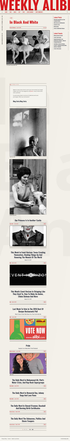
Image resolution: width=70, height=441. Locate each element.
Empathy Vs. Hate (57, 24)
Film (10, 12)
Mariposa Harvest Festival (58, 35)
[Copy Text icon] (16, 84)
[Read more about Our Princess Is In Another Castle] (28, 237)
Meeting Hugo (56, 26)
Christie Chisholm (13, 27)
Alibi (10, 263)
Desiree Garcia (12, 411)
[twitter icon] (14, 84)
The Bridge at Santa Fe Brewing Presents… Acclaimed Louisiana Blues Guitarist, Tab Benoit (60, 45)
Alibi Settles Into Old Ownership (59, 22)
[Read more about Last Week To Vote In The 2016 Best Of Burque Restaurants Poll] (28, 330)
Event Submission (39, 12)
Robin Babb (11, 386)
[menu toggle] (2, 12)
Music (15, 12)
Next (33, 429)
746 (30, 429)
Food (23, 12)
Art (19, 12)
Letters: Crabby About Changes (59, 28)
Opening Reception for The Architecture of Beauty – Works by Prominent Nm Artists (60, 41)
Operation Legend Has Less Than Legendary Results (59, 20)
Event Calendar (30, 12)
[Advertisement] (28, 74)
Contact (9, 438)
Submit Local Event (15, 438)
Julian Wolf (11, 223)
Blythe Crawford (12, 351)
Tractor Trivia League (57, 37)
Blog (11, 17)
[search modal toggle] (67, 12)
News (6, 12)
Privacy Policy (4, 438)
